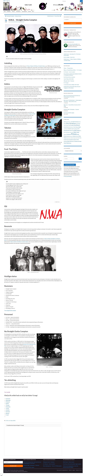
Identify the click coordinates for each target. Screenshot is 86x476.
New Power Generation (69, 132)
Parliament (69, 134)
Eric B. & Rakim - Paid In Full (69, 57)
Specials (65, 141)
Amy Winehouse (68, 121)
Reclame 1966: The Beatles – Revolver (71, 109)
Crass (67, 125)
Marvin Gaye (72, 130)
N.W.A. (14, 420)
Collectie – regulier (72, 470)
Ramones (70, 136)
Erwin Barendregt (14, 471)
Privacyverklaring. (68, 176)
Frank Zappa (75, 127)
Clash (65, 125)
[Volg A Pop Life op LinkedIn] (7, 0)
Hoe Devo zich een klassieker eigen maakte (72, 464)
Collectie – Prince (79, 470)
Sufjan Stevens (70, 141)
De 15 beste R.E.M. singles (69, 112)
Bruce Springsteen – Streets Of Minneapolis (52, 465)
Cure (69, 125)
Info (33, 11)
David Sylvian (66, 127)
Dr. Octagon (66, 82)
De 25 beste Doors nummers (69, 77)
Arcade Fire (73, 121)
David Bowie (77, 125)
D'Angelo (72, 125)
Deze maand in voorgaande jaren (62, 470)
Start (5, 11)
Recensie (22, 21)
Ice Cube (11, 420)
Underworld (77, 141)
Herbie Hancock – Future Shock (53, 16)
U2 (73, 141)
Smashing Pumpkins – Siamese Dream (13, 16)
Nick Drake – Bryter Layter (68, 462)
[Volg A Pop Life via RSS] (9, 0)
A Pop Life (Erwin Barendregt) (15, 21)
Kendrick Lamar (71, 128)
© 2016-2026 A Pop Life (8, 470)
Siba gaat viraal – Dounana (69, 80)
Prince (13, 11)
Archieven (18, 11)
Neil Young (76, 130)
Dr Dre (7, 420)
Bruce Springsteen (71, 123)
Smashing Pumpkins (72, 139)
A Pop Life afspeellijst (73, 44)
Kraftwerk (75, 128)
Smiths (77, 139)
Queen (68, 136)
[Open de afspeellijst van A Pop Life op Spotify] (4, 0)
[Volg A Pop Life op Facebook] (5, 0)
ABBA (65, 121)
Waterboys (68, 143)
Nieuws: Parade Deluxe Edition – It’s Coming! (73, 70)
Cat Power (78, 123)
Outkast (65, 134)
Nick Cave (76, 132)
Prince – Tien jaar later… (68, 68)
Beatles (77, 121)
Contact (29, 11)
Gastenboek (24, 11)
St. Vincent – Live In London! (69, 71)
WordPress (25, 471)
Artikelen (9, 11)
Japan (79, 127)
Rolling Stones (75, 136)
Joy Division (66, 128)
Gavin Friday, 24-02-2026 (69, 79)
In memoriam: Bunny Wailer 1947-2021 (71, 84)
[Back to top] (83, 473)
